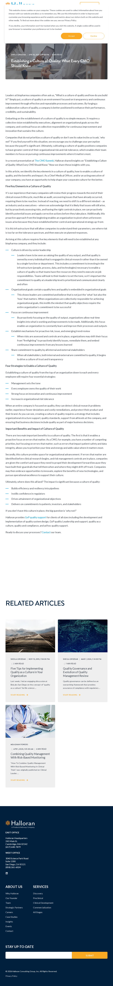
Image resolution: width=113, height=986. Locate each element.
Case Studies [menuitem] (12, 917)
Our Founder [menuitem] (11, 898)
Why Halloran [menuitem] (12, 893)
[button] (108, 981)
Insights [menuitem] (9, 921)
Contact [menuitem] (9, 931)
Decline (94, 36)
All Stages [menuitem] (37, 912)
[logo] (20, 824)
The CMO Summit (44, 160)
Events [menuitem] (9, 926)
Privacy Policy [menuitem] (11, 976)
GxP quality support (35, 517)
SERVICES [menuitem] (40, 887)
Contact (46, 532)
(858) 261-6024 (13, 867)
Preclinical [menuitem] (38, 898)
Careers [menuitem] (9, 912)
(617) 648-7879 (13, 847)
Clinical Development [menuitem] (43, 902)
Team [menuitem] (8, 902)
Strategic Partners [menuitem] (14, 907)
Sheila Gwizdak (18, 54)
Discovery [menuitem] (38, 893)
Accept (71, 36)
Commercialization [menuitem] (42, 907)
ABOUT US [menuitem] (14, 887)
